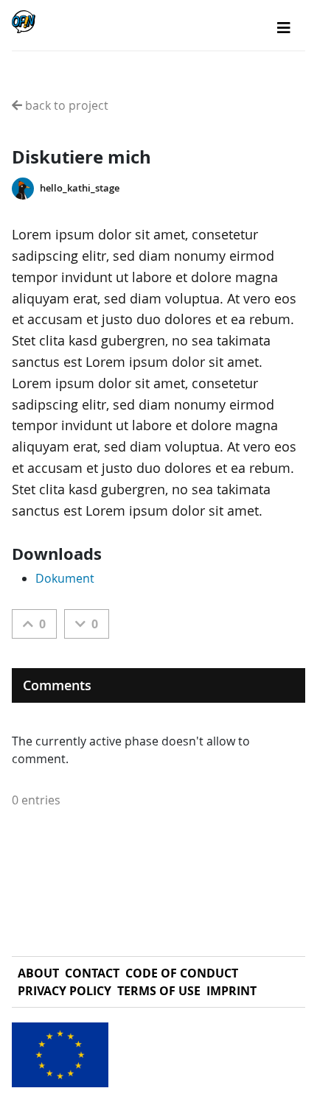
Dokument (64, 578)
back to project (65, 105)
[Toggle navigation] (283, 28)
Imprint (231, 991)
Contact (92, 973)
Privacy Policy (64, 991)
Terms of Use (159, 991)
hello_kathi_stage (79, 188)
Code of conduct (181, 973)
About (38, 973)
